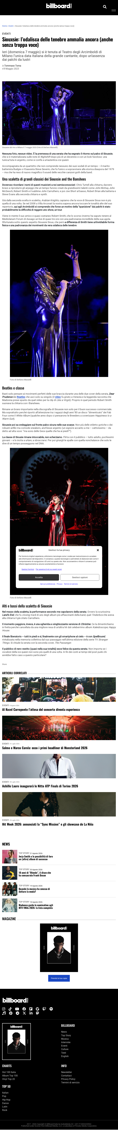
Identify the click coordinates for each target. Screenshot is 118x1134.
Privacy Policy (68, 1079)
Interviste (65, 1042)
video (58, 396)
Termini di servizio (70, 1082)
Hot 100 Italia (9, 1072)
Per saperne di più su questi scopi (49, 569)
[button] (97, 550)
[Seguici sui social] (3, 1009)
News (64, 1032)
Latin (4, 1106)
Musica (65, 1039)
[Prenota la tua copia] (59, 947)
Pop (4, 1096)
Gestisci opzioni (80, 577)
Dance (5, 1103)
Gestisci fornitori (28, 569)
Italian (5, 1092)
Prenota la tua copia (59, 978)
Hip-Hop (6, 1099)
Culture (64, 1049)
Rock (4, 1110)
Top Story (24, 853)
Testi (63, 1052)
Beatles (21, 396)
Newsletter (66, 1072)
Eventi (6, 33)
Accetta (39, 577)
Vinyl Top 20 (8, 1079)
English (65, 1056)
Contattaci (66, 1075)
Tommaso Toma (12, 65)
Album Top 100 (10, 1075)
